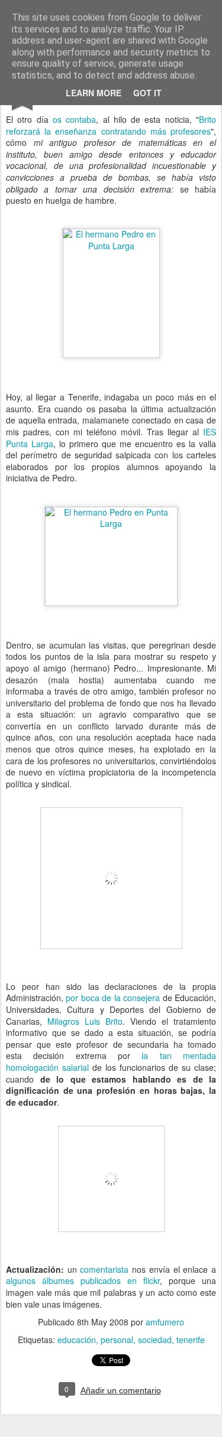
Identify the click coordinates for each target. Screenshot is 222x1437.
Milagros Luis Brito (85, 1021)
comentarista (104, 1269)
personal (117, 1339)
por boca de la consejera (113, 997)
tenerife (190, 1339)
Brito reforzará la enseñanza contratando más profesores (111, 125)
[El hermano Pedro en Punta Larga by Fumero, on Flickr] (111, 246)
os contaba (74, 119)
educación (76, 1339)
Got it (147, 93)
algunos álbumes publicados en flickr (83, 1280)
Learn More (93, 93)
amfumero (165, 1322)
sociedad (155, 1339)
